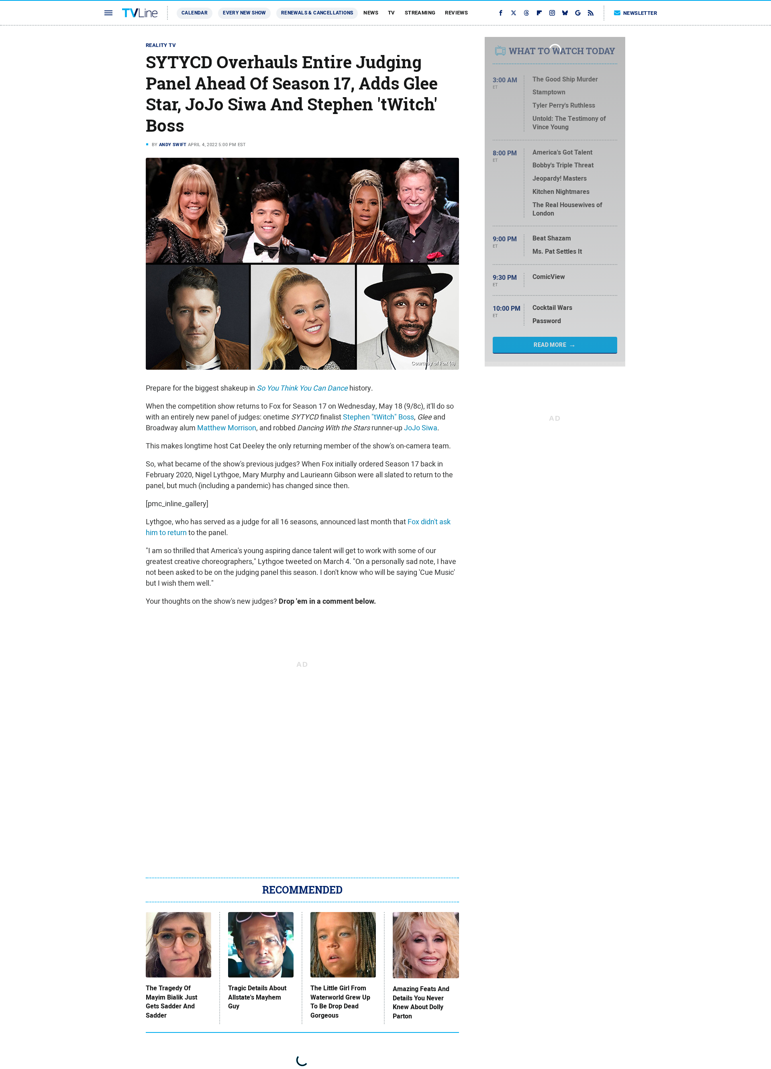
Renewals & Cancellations (317, 12)
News (370, 12)
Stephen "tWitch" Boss (378, 417)
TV (391, 12)
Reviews (456, 12)
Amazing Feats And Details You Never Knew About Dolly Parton (421, 1002)
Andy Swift (173, 144)
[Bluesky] (565, 12)
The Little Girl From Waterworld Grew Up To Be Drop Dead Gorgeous (340, 1002)
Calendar (195, 12)
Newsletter (640, 13)
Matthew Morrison (226, 428)
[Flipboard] (539, 12)
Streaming (420, 12)
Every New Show (244, 12)
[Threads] (526, 12)
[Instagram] (552, 12)
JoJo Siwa (420, 428)
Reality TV (161, 45)
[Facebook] (500, 12)
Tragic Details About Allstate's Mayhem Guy (257, 997)
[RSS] (590, 12)
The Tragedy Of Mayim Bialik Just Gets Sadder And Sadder (171, 1002)
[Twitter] (513, 12)
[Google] (577, 12)
